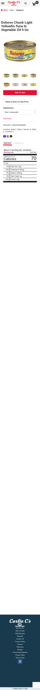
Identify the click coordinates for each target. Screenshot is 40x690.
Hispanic (20, 10)
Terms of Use (20, 658)
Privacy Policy (20, 655)
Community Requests (20, 652)
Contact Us (20, 639)
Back (5, 10)
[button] (6, 75)
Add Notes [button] (7, 119)
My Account (20, 628)
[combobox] (20, 112)
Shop (12, 10)
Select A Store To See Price (16, 102)
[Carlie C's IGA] (14, 3)
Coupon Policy (20, 641)
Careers (20, 644)
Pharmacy (20, 647)
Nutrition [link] (7, 143)
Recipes (20, 649)
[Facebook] (20, 661)
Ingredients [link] (19, 143)
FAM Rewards (20, 633)
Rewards (20, 636)
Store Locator (20, 631)
